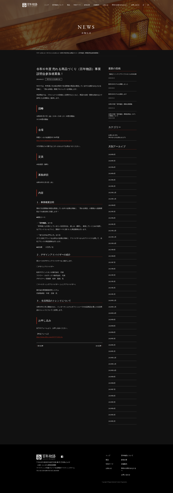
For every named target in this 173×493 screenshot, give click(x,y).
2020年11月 (112, 307)
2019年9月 (111, 377)
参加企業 (87, 5)
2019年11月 (112, 364)
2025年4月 (111, 167)
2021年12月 (112, 231)
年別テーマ (77, 5)
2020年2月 (111, 345)
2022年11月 (112, 199)
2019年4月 (111, 408)
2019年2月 (111, 421)
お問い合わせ (135, 5)
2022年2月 (111, 224)
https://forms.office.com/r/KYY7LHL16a (49, 337)
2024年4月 (111, 173)
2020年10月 (112, 313)
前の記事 (39, 346)
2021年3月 (111, 281)
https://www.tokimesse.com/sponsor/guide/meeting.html (54, 140)
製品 (68, 5)
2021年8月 (111, 256)
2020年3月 (111, 338)
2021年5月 (111, 275)
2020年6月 (111, 332)
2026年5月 (111, 161)
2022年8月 (111, 205)
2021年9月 (111, 249)
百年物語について (57, 5)
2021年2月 (111, 288)
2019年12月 (112, 357)
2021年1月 (111, 294)
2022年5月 (111, 211)
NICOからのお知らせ (53, 79)
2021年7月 (111, 262)
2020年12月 (112, 300)
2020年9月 (111, 319)
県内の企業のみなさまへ (119, 5)
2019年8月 (111, 383)
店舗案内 (96, 5)
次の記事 (99, 346)
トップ (46, 5)
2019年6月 (111, 396)
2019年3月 (111, 415)
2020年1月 (111, 351)
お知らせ (105, 5)
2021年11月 (112, 237)
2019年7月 (111, 389)
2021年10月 (112, 243)
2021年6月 (111, 269)
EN (148, 5)
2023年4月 (111, 180)
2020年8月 (111, 326)
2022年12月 (112, 192)
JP (143, 5)
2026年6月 (111, 154)
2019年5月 (111, 402)
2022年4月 (111, 218)
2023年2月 (111, 186)
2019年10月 (112, 370)
